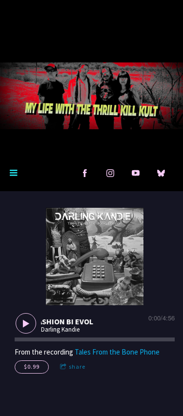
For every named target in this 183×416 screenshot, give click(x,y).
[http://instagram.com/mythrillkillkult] (110, 173)
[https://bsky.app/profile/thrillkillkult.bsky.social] (161, 173)
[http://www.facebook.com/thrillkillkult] (85, 173)
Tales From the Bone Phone (117, 352)
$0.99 (32, 366)
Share (77, 366)
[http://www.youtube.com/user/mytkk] (136, 173)
